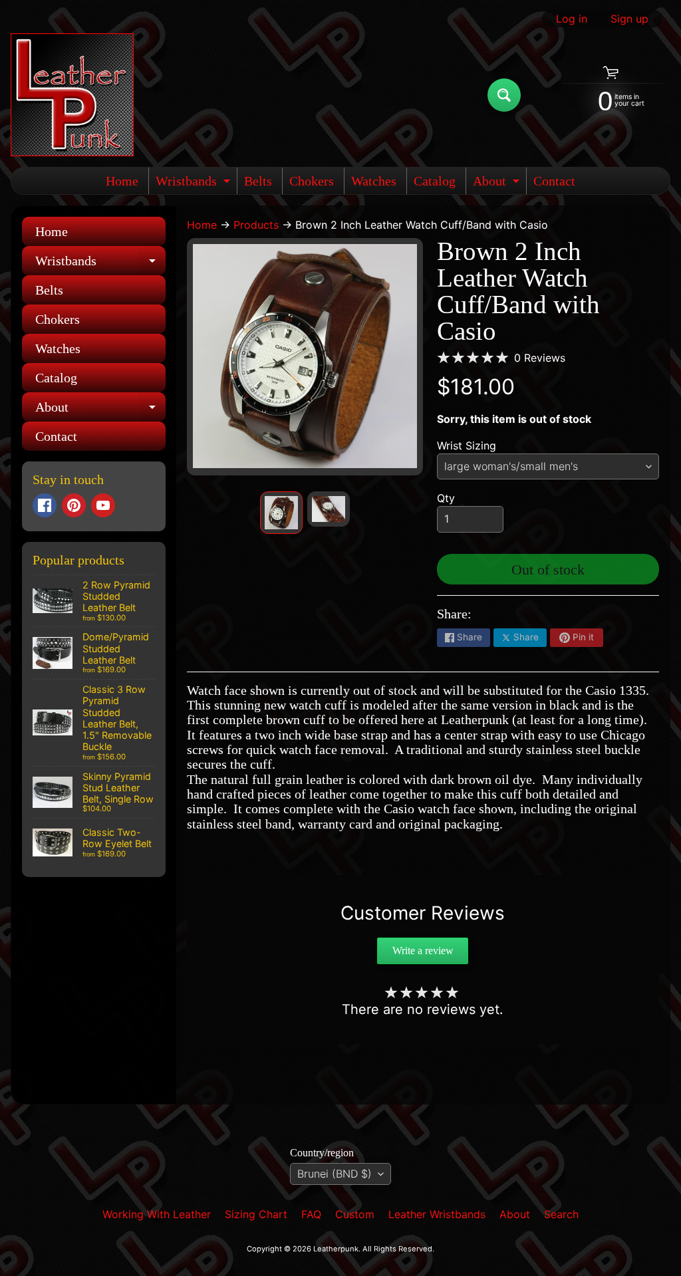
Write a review (423, 950)
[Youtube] (103, 505)
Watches (373, 181)
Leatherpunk (335, 1248)
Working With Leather (156, 1214)
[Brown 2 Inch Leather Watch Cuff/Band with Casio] (281, 512)
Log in (571, 18)
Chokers (311, 181)
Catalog (435, 181)
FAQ (311, 1214)
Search (561, 1214)
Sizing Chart (256, 1214)
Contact (554, 181)
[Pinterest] (74, 505)
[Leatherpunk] (72, 94)
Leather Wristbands (436, 1214)
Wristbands (194, 184)
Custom (354, 1214)
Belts (258, 181)
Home (122, 181)
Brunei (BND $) (334, 1173)
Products (256, 224)
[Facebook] (45, 505)
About (498, 184)
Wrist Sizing (466, 445)
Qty (446, 498)
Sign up (629, 18)
